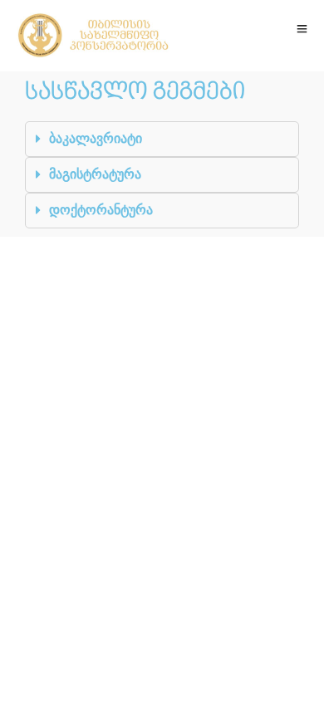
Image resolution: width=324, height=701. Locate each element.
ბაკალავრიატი (95, 138)
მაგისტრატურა (95, 174)
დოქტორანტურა (101, 210)
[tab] (162, 139)
